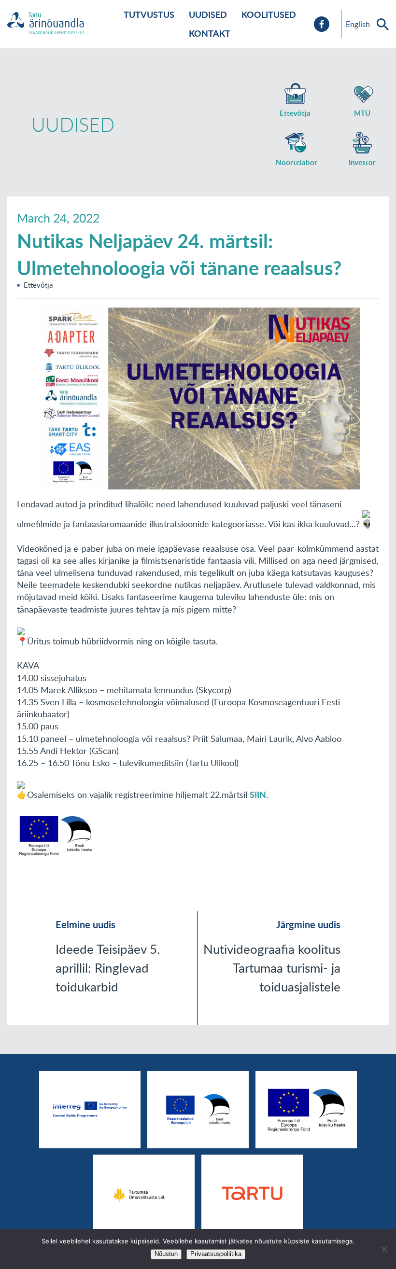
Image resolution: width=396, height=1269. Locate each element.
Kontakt (209, 33)
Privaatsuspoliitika (215, 1253)
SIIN (258, 794)
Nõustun (166, 1253)
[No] (384, 1249)
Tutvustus (149, 14)
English (358, 24)
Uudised (208, 14)
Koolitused (268, 14)
